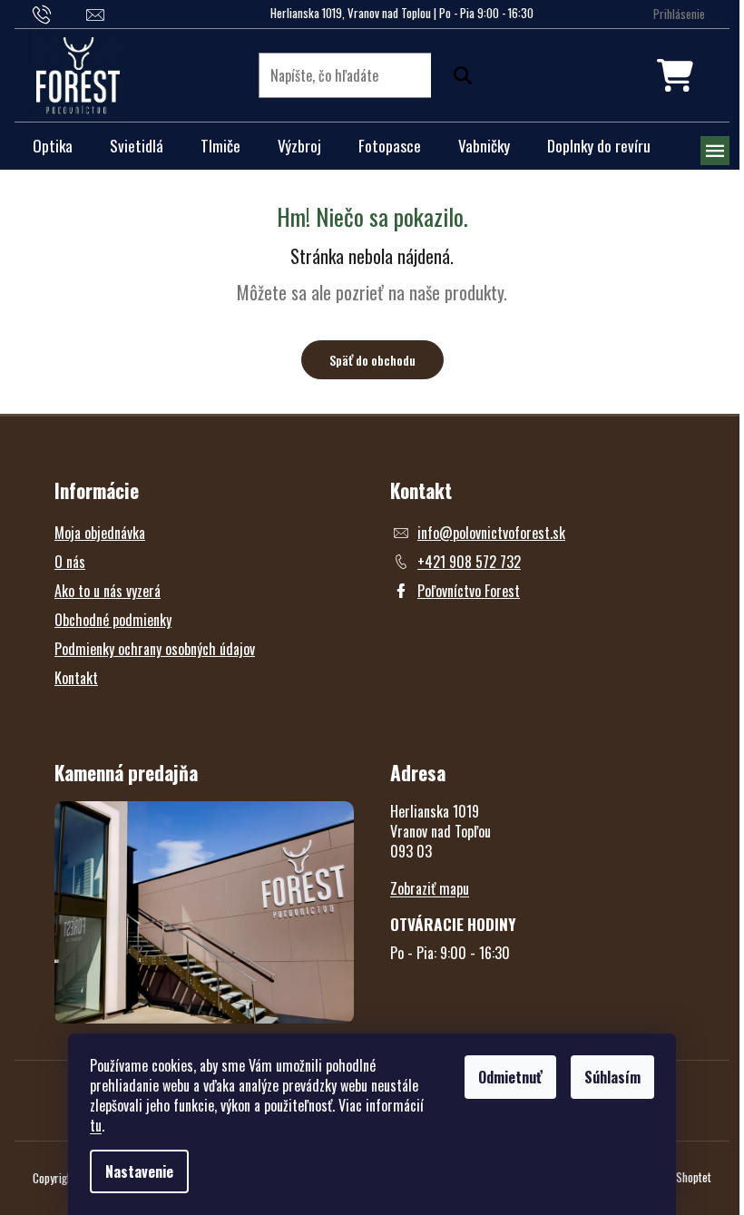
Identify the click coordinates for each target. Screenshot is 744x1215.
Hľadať (458, 75)
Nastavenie (139, 1171)
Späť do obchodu (372, 359)
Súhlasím (612, 1077)
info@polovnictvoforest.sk (491, 533)
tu (96, 1125)
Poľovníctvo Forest (468, 591)
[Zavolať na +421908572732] (59, 13)
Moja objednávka (99, 533)
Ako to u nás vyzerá (107, 591)
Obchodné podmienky (112, 620)
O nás (69, 562)
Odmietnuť (510, 1077)
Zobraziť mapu (429, 888)
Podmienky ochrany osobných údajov (154, 649)
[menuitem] (53, 146)
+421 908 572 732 (469, 562)
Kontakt (76, 678)
